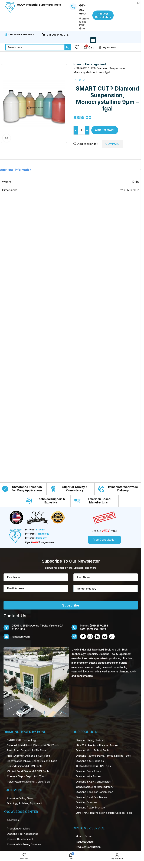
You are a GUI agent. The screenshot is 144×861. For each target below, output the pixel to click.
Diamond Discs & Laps (89, 771)
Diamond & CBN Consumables (93, 781)
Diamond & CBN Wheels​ (90, 760)
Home (77, 64)
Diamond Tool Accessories (22, 833)
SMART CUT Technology (21, 740)
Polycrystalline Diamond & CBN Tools (28, 781)
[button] (138, 3)
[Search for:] (34, 47)
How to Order (84, 836)
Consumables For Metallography (94, 786)
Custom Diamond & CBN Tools (93, 765)
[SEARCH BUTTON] (67, 47)
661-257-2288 (83, 10)
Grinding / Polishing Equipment (24, 803)
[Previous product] (75, 80)
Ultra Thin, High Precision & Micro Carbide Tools (104, 812)
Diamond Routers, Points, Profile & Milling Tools (103, 755)
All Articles (13, 819)
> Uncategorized (94, 64)
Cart (91, 47)
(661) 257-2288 (99, 625)
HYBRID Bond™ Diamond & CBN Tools (28, 755)
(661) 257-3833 (96, 629)
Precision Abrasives (18, 828)
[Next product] (84, 80)
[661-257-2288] (73, 6)
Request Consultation (88, 846)
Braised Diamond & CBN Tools (24, 765)
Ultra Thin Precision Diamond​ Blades (97, 745)
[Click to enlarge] (7, 138)
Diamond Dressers (86, 802)
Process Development (20, 839)
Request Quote (85, 841)
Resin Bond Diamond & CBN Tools (26, 750)
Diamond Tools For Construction (94, 791)
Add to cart (105, 130)
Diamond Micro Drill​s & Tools (92, 750)
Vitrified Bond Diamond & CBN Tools (28, 771)
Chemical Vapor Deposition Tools (26, 776)
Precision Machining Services (24, 844)
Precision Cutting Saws (20, 798)
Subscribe (70, 605)
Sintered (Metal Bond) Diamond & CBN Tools (33, 745)
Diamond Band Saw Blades (91, 797)
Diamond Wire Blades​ (88, 776)
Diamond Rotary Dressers (91, 807)
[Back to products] (80, 80)
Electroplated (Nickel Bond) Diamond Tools (32, 760)
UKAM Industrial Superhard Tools (39, 4)
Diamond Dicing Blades (89, 740)
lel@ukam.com (21, 636)
